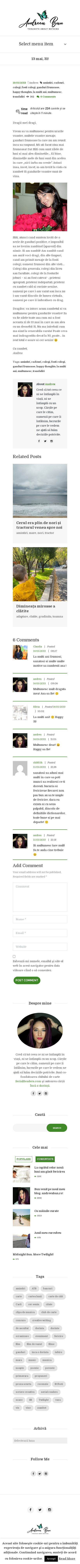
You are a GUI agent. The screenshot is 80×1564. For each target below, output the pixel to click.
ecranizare (22, 1336)
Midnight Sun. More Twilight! (33, 1254)
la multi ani (40, 92)
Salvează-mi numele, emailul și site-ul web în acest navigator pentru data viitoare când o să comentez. (38, 966)
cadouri (59, 82)
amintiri (48, 82)
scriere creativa (25, 1392)
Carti (19, 1304)
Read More (67, 1558)
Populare (24, 1159)
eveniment (41, 1336)
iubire (58, 1352)
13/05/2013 (19, 82)
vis (17, 1408)
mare (32, 532)
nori (40, 532)
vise (28, 1408)
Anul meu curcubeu (47, 1232)
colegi (17, 87)
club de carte (49, 1312)
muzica (47, 1360)
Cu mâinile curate (46, 1211)
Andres (33, 82)
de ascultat (22, 1328)
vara (58, 1400)
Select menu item (36, 44)
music (32, 1360)
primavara (22, 1376)
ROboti (59, 1384)
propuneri (41, 1376)
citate (49, 1304)
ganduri (20, 1352)
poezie (34, 1368)
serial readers (49, 1392)
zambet (41, 1408)
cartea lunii (35, 1296)
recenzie (43, 1384)
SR (30, 1400)
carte (19, 1296)
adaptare (22, 616)
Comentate (45, 1159)
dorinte (54, 1328)
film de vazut (34, 1344)
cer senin (33, 1304)
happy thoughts (22, 92)
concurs (21, 1320)
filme (51, 1344)
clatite (33, 616)
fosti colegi (29, 87)
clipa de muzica (25, 1312)
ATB (34, 1288)
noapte (20, 1368)
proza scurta (23, 1384)
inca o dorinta (40, 1352)
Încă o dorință (39, 1085)
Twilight (44, 1400)
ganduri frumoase (48, 87)
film (18, 1344)
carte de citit (55, 1296)
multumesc (55, 92)
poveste (50, 1368)
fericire (58, 1336)
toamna (58, 616)
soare (19, 1400)
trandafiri (19, 96)
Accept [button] (51, 1558)
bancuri (47, 1288)
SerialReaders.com (28, 1081)
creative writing (41, 1320)
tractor (49, 532)
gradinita (45, 616)
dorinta (39, 1328)
